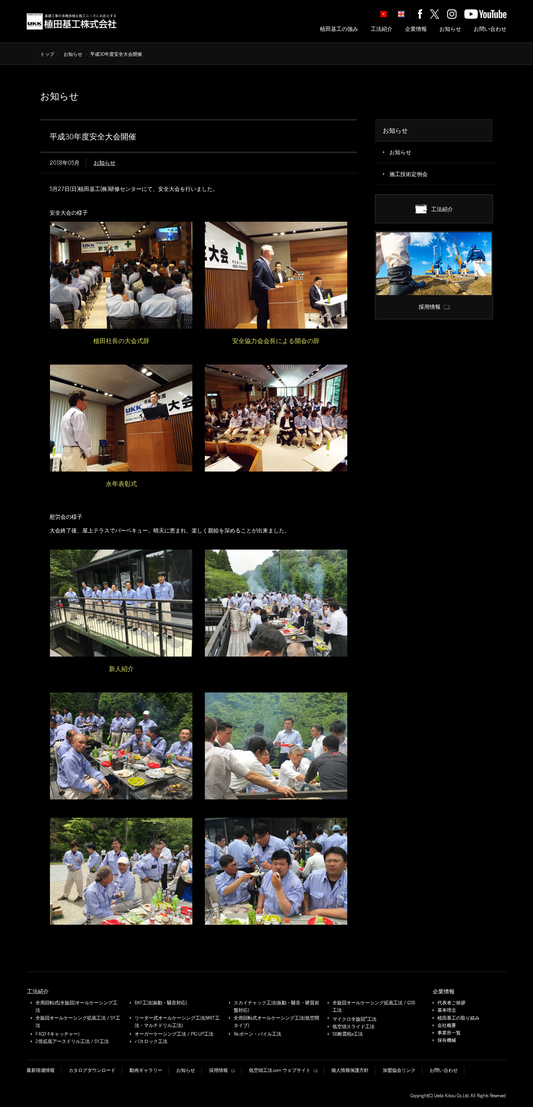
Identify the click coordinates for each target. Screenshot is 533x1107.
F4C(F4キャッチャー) (57, 1034)
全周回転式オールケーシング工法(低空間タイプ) (276, 1021)
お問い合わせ (490, 28)
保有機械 (446, 1040)
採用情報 (218, 1070)
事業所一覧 (449, 1032)
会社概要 (446, 1025)
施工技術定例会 (408, 173)
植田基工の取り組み (458, 1018)
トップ (47, 54)
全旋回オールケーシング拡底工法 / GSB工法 (373, 1006)
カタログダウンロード (92, 1070)
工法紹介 (382, 28)
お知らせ (450, 28)
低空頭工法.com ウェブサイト (280, 1070)
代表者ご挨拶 (451, 1002)
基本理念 (446, 1010)
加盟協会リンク (399, 1070)
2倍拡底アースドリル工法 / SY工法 (72, 1041)
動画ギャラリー (146, 1070)
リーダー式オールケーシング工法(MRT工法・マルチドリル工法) (177, 1021)
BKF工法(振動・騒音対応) (161, 1002)
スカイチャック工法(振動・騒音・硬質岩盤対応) (276, 1006)
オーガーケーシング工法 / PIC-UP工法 (174, 1034)
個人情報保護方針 (350, 1070)
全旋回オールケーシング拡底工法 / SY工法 (78, 1021)
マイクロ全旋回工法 (354, 1018)
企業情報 (416, 28)
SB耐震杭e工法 (347, 1034)
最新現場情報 (41, 1070)
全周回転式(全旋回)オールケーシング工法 (76, 1006)
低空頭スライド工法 (353, 1026)
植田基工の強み (339, 28)
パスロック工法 (151, 1041)
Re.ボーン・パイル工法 (257, 1034)
